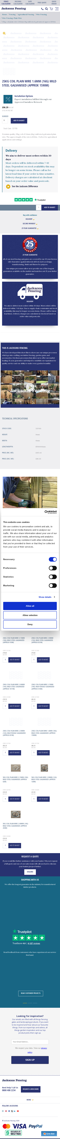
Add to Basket (49, 207)
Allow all (30, 606)
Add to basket (15, 660)
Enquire (30, 872)
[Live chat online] (49, 1133)
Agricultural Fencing (26, 14)
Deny (30, 624)
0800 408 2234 (8, 1090)
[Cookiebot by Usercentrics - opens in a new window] (44, 512)
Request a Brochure (31, 1089)
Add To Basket (19, 121)
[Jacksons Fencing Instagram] (3, 1111)
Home (4, 14)
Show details (45, 597)
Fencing (12, 14)
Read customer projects (30, 993)
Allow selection (30, 615)
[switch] (53, 568)
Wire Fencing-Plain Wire (12, 18)
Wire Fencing (41, 14)
